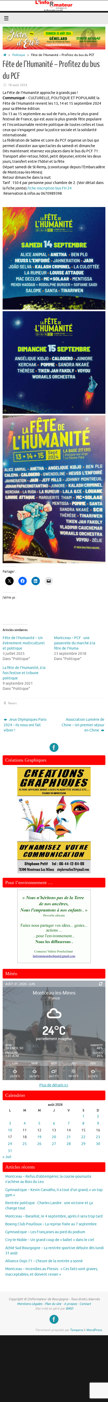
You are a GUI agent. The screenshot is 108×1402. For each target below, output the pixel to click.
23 (98, 1137)
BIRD (69, 1308)
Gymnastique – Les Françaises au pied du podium (45, 1232)
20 (54, 1137)
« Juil (7, 1157)
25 (25, 1144)
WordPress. (95, 1330)
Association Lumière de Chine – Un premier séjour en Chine (83, 725)
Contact (85, 1304)
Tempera (76, 1330)
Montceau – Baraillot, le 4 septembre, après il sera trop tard (53, 1216)
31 (10, 1151)
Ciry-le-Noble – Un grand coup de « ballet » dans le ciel (49, 1240)
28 (69, 1144)
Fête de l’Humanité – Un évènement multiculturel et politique (24, 643)
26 (39, 1144)
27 (54, 1144)
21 (69, 1137)
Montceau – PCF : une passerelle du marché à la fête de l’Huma (74, 643)
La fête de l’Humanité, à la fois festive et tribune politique (24, 673)
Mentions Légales (29, 1304)
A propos (70, 1304)
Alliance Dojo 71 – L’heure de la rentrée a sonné (44, 1261)
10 (10, 1130)
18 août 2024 (17, 85)
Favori (12, 703)
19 (39, 1137)
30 (98, 1144)
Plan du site (53, 1304)
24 (10, 1144)
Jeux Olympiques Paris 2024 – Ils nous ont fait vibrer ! (25, 725)
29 (83, 1144)
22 (83, 1137)
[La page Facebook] (54, 747)
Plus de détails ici (53, 1085)
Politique (18, 55)
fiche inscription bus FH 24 (50, 188)
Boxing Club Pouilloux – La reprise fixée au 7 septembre (51, 1224)
